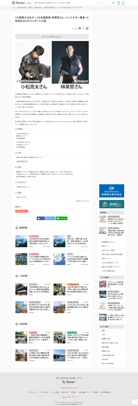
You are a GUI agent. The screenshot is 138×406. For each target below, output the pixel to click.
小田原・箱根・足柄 (108, 355)
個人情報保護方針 (106, 392)
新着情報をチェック (108, 242)
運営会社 (73, 392)
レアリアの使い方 (43, 392)
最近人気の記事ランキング (110, 267)
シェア (42, 218)
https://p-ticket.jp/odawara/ (62, 121)
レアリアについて (32, 392)
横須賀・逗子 (106, 351)
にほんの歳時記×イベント (110, 263)
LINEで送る (62, 218)
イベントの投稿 (55, 392)
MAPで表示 (21, 161)
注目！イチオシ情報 (108, 250)
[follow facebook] (69, 396)
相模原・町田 (106, 339)
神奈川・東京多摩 (107, 364)
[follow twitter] (72, 396)
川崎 (103, 335)
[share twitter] (83, 28)
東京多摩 (105, 359)
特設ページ (105, 246)
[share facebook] (80, 28)
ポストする (51, 218)
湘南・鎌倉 (105, 347)
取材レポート (106, 258)
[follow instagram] (75, 396)
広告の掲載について (84, 392)
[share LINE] (87, 28)
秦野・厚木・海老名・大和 (110, 343)
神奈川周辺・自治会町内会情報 (112, 254)
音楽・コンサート (22, 211)
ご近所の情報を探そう (109, 271)
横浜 (103, 330)
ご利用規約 (95, 392)
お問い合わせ (65, 392)
